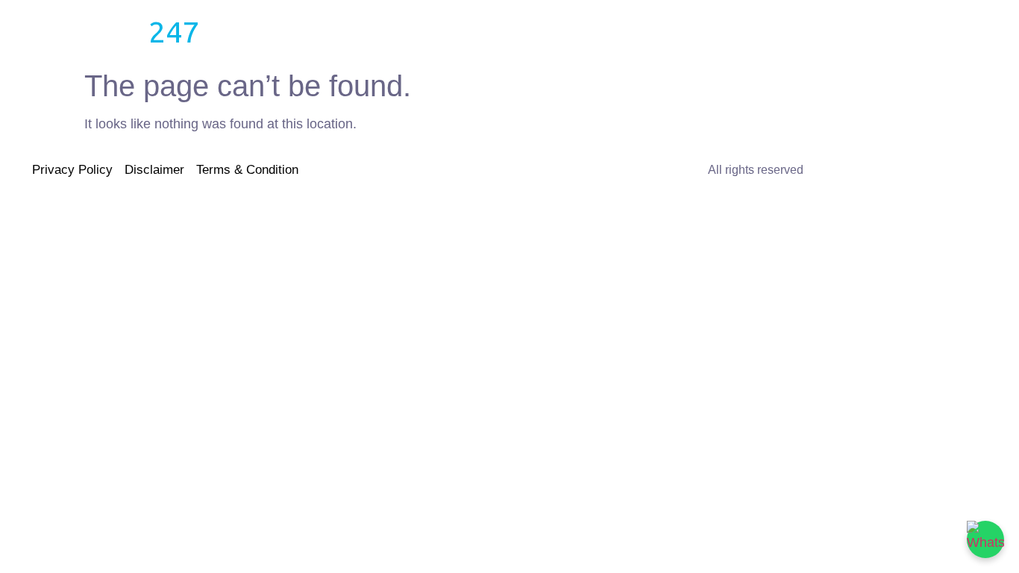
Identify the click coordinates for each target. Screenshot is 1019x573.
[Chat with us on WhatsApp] (985, 539)
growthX (86, 31)
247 (174, 31)
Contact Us (627, 32)
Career (547, 32)
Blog (326, 32)
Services (392, 32)
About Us (472, 32)
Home (265, 32)
